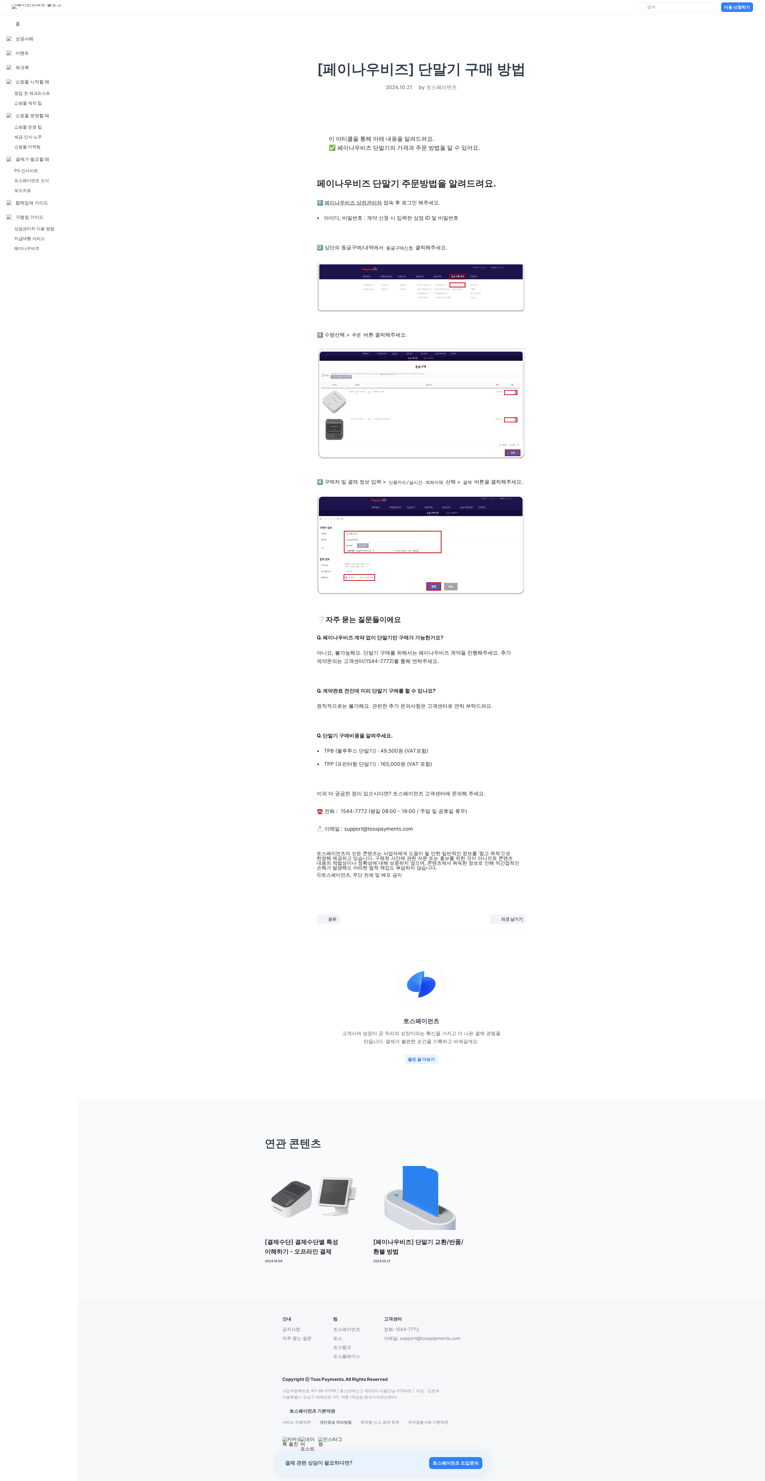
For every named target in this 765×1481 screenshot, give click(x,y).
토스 (337, 1338)
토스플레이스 (346, 1356)
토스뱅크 (342, 1347)
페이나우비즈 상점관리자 (353, 203)
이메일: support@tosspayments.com (422, 1338)
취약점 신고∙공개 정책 (380, 1422)
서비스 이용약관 (296, 1422)
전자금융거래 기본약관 (428, 1422)
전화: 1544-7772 (401, 1329)
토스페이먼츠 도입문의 (456, 1463)
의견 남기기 (512, 918)
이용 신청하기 (737, 7)
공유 (332, 918)
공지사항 (291, 1329)
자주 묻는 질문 (297, 1338)
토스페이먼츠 (346, 1329)
